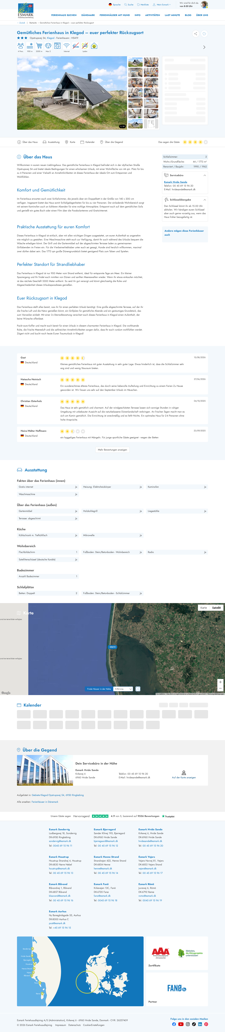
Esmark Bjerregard (105, 829)
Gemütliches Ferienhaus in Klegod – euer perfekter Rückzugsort (67, 22)
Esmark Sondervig (59, 829)
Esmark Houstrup (59, 857)
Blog (188, 15)
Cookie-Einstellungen (93, 1025)
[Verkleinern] (220, 688)
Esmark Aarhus (57, 911)
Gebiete (36, 795)
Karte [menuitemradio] (204, 607)
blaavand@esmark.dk (59, 896)
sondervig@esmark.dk (60, 841)
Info (137, 15)
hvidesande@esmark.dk (138, 777)
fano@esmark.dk (102, 896)
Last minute (172, 15)
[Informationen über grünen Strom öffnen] (93, 47)
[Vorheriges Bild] (23, 93)
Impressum (60, 1025)
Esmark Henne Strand (106, 857)
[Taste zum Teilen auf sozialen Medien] (195, 33)
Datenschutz (74, 1025)
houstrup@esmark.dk (59, 868)
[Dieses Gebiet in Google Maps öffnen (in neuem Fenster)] (6, 693)
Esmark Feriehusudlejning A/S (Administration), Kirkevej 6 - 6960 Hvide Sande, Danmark (63, 1020)
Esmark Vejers (147, 857)
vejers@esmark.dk (147, 868)
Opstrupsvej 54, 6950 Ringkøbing (66, 795)
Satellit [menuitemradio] (216, 607)
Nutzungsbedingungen (216, 694)
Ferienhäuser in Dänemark (45, 802)
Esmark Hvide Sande (175, 182)
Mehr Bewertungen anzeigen (112, 449)
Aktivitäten (152, 15)
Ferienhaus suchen (64, 15)
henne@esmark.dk (103, 868)
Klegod (50, 38)
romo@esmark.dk (147, 896)
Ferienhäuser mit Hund (115, 15)
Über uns (202, 15)
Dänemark (88, 15)
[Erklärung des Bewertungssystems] (22, 38)
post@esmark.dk (57, 923)
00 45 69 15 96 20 (138, 774)
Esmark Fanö (101, 884)
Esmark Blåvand (58, 884)
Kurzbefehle (160, 694)
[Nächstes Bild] (204, 47)
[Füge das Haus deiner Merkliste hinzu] (204, 33)
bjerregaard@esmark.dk (106, 841)
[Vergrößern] (220, 682)
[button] (112, 647)
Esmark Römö (146, 884)
